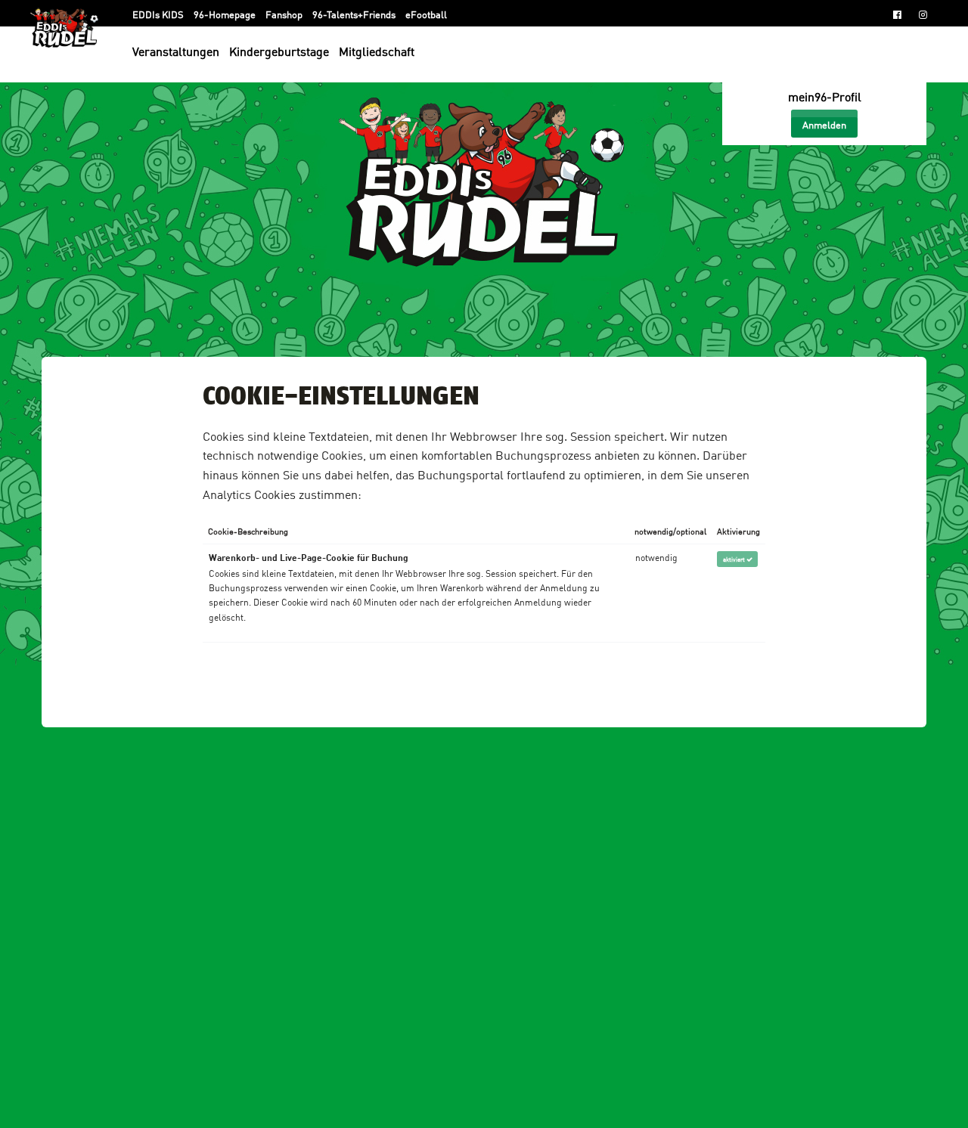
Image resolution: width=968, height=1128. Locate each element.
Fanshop (285, 13)
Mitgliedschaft (376, 50)
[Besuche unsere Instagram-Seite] (923, 13)
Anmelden (824, 124)
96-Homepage (226, 13)
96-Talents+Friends (355, 13)
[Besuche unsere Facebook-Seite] (897, 13)
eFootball (426, 13)
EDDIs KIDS (159, 13)
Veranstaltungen (175, 50)
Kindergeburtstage (279, 50)
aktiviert (734, 559)
